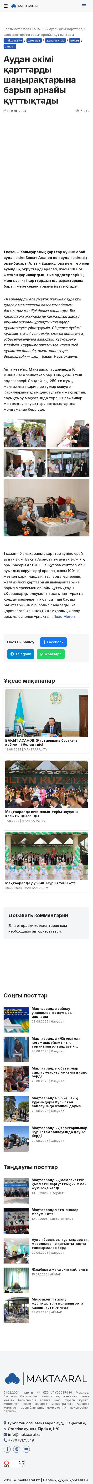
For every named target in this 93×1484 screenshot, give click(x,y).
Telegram (23, 654)
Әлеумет (34, 40)
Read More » (65, 616)
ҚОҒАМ (74, 40)
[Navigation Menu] (84, 6)
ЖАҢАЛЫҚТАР (55, 40)
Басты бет (12, 29)
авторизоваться (46, 931)
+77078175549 (20, 1440)
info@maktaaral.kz (24, 1434)
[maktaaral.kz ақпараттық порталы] (25, 5)
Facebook (55, 642)
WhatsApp (53, 654)
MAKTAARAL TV (34, 29)
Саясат (10, 46)
